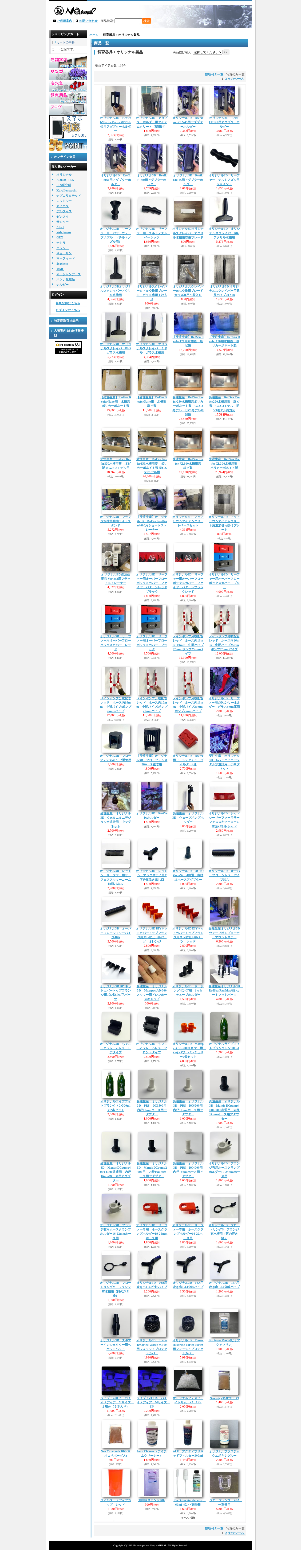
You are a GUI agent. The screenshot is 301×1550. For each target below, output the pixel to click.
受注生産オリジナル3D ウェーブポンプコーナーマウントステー (226, 933)
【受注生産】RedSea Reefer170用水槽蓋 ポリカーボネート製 (224, 341)
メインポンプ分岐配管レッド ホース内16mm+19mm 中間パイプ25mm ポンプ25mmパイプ (188, 644)
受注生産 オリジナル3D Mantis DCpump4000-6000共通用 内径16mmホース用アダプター (115, 1172)
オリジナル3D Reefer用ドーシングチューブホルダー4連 (188, 760)
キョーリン (64, 253)
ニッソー (62, 248)
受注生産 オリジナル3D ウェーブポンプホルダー (188, 818)
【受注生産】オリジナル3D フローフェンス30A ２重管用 (151, 760)
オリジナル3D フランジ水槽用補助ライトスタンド (115, 521)
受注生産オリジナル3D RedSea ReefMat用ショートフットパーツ (226, 990)
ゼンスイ (62, 216)
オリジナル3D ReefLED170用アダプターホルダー (224, 122)
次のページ (236, 78)
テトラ (61, 243)
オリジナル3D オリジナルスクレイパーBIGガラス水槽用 (115, 348)
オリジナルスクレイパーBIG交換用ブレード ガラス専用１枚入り (189, 291)
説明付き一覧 (214, 74)
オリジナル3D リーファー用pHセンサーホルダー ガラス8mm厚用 (224, 702)
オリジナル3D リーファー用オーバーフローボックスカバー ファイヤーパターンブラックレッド (188, 583)
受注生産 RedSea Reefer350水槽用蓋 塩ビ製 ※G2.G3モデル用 (115, 463)
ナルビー (62, 284)
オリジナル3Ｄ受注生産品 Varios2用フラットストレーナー (115, 579)
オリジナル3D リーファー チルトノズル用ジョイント (224, 180)
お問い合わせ (88, 21)
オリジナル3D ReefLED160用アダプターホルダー (115, 180)
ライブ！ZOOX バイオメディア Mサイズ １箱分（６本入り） (117, 1402)
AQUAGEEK (65, 180)
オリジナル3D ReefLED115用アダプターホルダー (188, 180)
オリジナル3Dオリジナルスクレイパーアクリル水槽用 (115, 291)
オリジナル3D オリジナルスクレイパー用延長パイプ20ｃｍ (224, 291)
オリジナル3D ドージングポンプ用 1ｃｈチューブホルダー (188, 990)
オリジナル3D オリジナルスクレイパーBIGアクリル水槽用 (224, 233)
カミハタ (62, 206)
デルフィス (64, 211)
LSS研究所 (63, 185)
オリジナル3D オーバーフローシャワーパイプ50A (224, 875)
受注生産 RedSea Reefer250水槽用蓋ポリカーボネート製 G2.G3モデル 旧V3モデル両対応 (188, 406)
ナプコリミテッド (68, 195)
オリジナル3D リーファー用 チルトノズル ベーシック (153, 233)
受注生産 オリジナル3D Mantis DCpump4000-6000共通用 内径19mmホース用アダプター (224, 1110)
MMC (60, 269)
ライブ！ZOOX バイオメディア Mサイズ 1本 (153, 1402)
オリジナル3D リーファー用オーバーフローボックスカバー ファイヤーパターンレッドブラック (151, 583)
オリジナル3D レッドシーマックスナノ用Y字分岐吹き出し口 (151, 875)
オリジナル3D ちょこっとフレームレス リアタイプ (115, 1048)
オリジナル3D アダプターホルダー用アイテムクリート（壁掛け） (151, 122)
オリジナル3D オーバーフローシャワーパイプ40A (115, 933)
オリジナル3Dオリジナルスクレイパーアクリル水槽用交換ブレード (188, 233)
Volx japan (63, 232)
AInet (60, 227)
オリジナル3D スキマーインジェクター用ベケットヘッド (115, 1344)
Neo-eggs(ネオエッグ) (224, 1398)
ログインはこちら (68, 310)
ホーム (94, 35)
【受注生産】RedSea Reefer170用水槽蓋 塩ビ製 (188, 341)
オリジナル (64, 174)
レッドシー (64, 201)
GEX (59, 237)
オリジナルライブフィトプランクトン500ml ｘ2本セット (117, 1106)
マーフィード (65, 258)
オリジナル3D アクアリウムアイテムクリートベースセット (188, 521)
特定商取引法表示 (66, 320)
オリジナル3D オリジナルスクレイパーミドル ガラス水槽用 (151, 348)
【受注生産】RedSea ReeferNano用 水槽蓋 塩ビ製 (153, 402)
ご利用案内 (64, 21)
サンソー (62, 222)
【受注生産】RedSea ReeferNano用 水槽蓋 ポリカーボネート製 (116, 402)
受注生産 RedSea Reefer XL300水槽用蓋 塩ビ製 (188, 463)
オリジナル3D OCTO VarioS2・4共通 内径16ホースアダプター (188, 875)
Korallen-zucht (66, 190)
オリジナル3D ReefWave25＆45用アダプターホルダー (188, 122)
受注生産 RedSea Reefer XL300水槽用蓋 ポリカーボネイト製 (224, 463)
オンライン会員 (64, 156)
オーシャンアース (68, 274)
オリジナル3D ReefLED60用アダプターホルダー (152, 180)
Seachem (62, 263)
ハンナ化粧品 (65, 279)
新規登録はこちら (68, 303)
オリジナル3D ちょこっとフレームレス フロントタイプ (151, 1048)
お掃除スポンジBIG (151, 1500)
